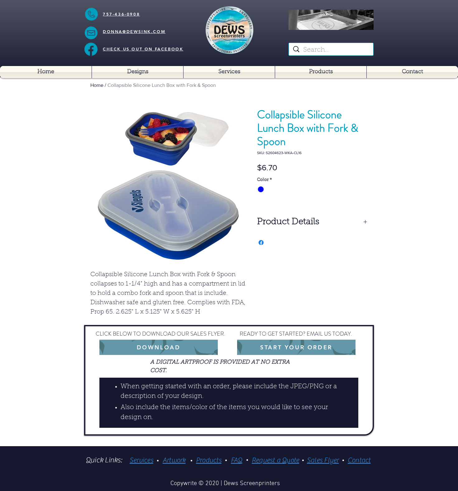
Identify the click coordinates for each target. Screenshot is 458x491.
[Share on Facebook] (261, 242)
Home (96, 85)
